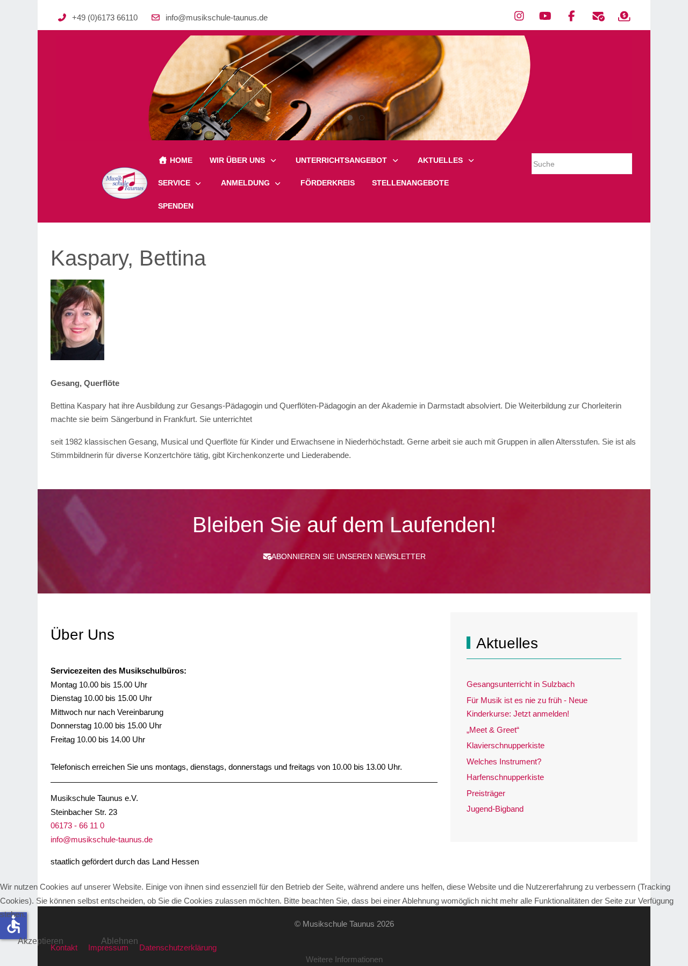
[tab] (326, 117)
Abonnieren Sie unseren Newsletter (348, 556)
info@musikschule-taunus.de (217, 17)
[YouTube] (545, 16)
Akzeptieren (40, 941)
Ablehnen (119, 941)
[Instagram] (519, 16)
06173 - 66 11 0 (77, 825)
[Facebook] (571, 16)
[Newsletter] (598, 16)
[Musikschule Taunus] (124, 183)
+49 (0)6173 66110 (105, 17)
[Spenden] (624, 16)
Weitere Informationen (344, 959)
